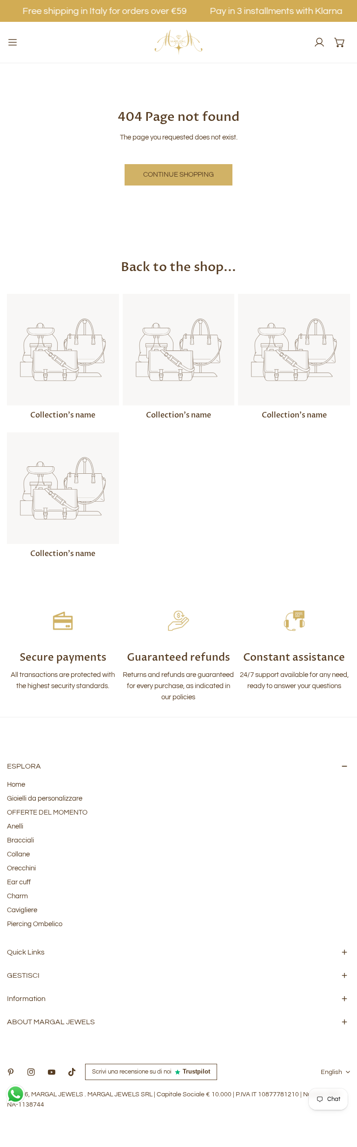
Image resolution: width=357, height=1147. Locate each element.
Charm (17, 896)
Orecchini (21, 868)
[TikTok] (72, 1072)
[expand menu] (12, 42)
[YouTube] (51, 1072)
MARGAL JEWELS (58, 1094)
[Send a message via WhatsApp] (15, 1094)
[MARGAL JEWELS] (178, 42)
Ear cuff (19, 882)
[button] (340, 42)
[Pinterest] (10, 1072)
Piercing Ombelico (34, 924)
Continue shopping (178, 174)
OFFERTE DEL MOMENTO (47, 812)
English (331, 1072)
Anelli (15, 826)
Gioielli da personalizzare (44, 798)
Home (16, 784)
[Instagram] (31, 1072)
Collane (18, 854)
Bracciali (20, 840)
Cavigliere (22, 910)
